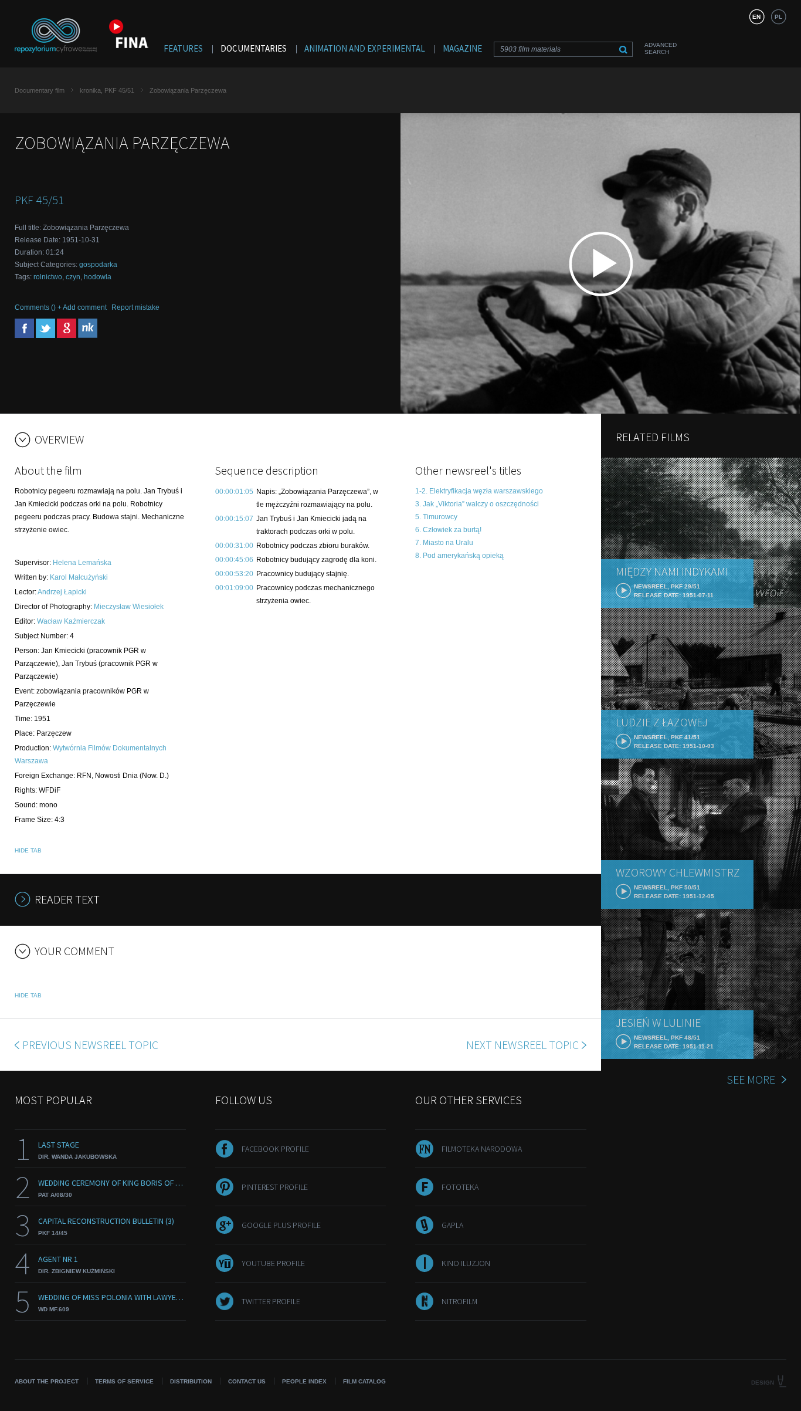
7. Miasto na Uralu (444, 543)
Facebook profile (275, 1148)
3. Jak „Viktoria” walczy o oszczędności (477, 504)
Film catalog (364, 1381)
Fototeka (460, 1187)
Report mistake (135, 307)
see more (751, 1079)
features (183, 48)
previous (90, 1044)
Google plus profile (281, 1225)
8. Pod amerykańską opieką (459, 555)
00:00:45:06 (234, 560)
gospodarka (98, 264)
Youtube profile (273, 1263)
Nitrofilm (459, 1301)
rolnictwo (47, 277)
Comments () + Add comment (61, 307)
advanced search (660, 48)
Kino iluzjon (466, 1263)
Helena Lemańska (82, 563)
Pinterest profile (275, 1187)
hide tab (28, 850)
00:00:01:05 (234, 492)
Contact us (247, 1381)
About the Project (47, 1381)
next (522, 1044)
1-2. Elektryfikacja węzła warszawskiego (479, 491)
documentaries (253, 48)
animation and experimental (364, 48)
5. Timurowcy (436, 517)
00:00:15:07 (234, 519)
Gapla (452, 1225)
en (756, 16)
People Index (304, 1381)
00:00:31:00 (234, 546)
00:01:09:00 (234, 588)
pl (778, 16)
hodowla (97, 277)
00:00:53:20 (234, 574)
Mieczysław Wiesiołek (129, 607)
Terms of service (124, 1381)
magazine (462, 48)
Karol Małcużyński (79, 577)
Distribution (191, 1381)
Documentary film (40, 90)
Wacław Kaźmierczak (71, 621)
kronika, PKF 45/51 (107, 90)
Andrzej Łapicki (62, 592)
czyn (73, 277)
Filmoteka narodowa (482, 1148)
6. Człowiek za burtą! (448, 530)
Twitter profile (271, 1301)
